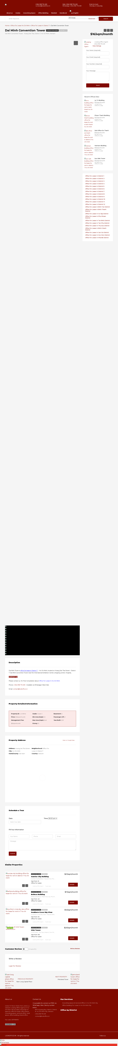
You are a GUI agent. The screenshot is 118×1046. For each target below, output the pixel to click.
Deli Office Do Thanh (102, 130)
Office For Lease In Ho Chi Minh (49, 681)
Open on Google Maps (69, 740)
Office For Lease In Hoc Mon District (97, 235)
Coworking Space (29, 13)
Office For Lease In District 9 (94, 196)
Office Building (43, 13)
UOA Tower (36, 930)
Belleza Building (38, 894)
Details (72, 884)
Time (46, 818)
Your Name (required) (93, 50)
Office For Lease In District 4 (94, 184)
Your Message (91, 71)
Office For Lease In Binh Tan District (97, 207)
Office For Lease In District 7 (40, 25)
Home (7, 25)
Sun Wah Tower (100, 158)
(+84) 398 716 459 (19, 685)
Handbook (63, 13)
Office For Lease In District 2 (94, 178)
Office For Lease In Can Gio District (97, 232)
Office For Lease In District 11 (95, 202)
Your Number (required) (94, 64)
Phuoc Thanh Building (102, 115)
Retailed (54, 13)
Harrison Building (100, 145)
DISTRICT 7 (63, 30)
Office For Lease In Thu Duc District (97, 226)
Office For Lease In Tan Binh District (97, 220)
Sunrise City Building (40, 876)
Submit (12, 853)
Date (10, 818)
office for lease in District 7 (29, 670)
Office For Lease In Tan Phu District (97, 223)
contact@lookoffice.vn (20, 689)
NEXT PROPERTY (61, 977)
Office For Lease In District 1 (94, 176)
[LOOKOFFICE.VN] (10, 1024)
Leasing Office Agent (38, 886)
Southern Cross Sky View (41, 912)
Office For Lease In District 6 (94, 189)
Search (106, 19)
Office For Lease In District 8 (94, 194)
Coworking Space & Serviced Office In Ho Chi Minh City (80, 1003)
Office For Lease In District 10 (95, 199)
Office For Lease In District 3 (94, 181)
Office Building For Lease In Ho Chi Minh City (76, 1005)
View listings (97, 46)
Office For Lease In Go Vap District (96, 214)
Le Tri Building (99, 100)
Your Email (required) (93, 57)
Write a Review (75, 948)
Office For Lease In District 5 (94, 186)
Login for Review (15, 966)
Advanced (91, 19)
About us (10, 13)
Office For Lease (52, 30)
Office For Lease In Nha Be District (97, 237)
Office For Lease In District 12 (95, 204)
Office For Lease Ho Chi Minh (20, 25)
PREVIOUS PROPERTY (25, 979)
